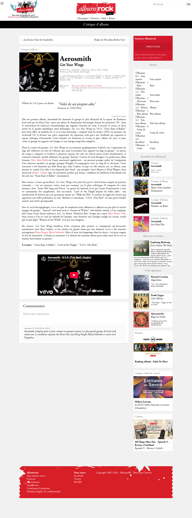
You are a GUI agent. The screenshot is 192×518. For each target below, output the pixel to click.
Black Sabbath (56, 232)
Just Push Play (158, 224)
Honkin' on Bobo (159, 206)
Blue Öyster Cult (116, 213)
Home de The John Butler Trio (109, 39)
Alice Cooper (40, 172)
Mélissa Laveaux (143, 401)
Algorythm (156, 280)
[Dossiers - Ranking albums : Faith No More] (153, 357)
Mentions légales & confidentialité (44, 491)
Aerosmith (75, 58)
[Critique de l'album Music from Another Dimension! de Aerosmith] (141, 194)
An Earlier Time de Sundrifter (38, 39)
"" (153, 260)
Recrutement (33, 482)
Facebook (78, 475)
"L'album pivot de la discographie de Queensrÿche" (159, 323)
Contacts (31, 479)
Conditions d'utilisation (38, 488)
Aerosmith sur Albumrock (153, 156)
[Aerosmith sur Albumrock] (141, 176)
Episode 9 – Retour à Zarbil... (149, 448)
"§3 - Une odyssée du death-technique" (159, 285)
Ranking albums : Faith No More (151, 361)
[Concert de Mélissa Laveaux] (153, 397)
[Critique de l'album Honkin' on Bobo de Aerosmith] (141, 212)
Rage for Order (158, 317)
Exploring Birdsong (160, 242)
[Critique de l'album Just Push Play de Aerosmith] (141, 231)
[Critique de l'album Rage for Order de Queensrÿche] (141, 326)
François (62, 108)
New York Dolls (39, 160)
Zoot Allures (157, 298)
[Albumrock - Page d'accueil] (96, 14)
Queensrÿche (157, 313)
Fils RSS (78, 482)
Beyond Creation (159, 276)
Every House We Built (161, 245)
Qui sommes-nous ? (36, 475)
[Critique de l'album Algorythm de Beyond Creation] (141, 289)
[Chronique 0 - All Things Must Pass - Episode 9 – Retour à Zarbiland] (153, 432)
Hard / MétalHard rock (156, 171)
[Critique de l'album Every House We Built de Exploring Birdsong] (141, 255)
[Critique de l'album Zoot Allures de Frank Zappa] (141, 308)
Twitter (77, 479)
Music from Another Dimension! (161, 189)
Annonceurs (33, 485)
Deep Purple (41, 232)
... (136, 364)
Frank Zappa (157, 295)
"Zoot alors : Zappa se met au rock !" (161, 303)
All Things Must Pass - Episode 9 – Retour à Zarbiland (152, 443)
